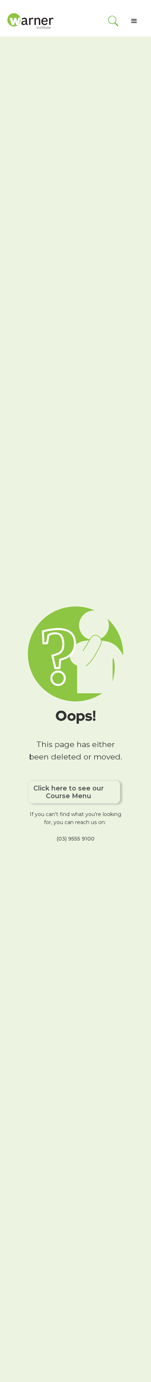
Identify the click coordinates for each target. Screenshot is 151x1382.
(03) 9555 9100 (75, 838)
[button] (134, 21)
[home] (31, 20)
